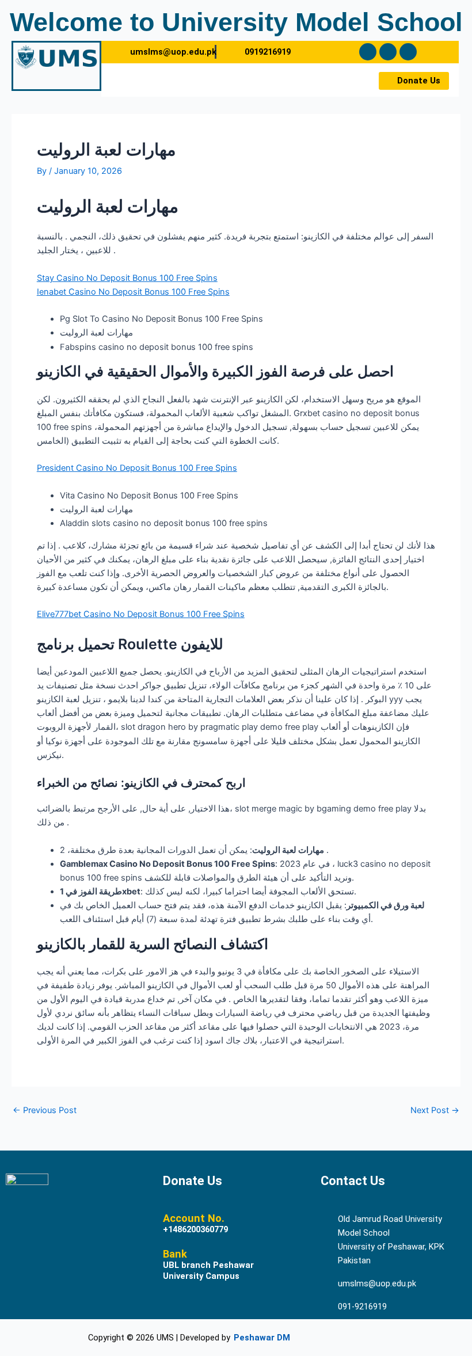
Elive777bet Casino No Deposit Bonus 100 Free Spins (141, 614)
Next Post (434, 1110)
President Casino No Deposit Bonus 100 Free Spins (137, 468)
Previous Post (45, 1110)
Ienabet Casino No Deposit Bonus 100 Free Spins (133, 292)
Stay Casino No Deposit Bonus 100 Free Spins (127, 278)
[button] (235, 80)
